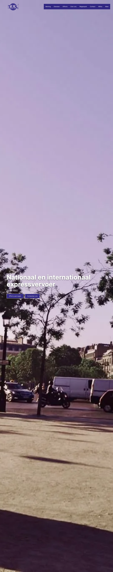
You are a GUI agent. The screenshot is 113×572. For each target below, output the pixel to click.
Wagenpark (83, 6)
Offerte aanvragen (15, 296)
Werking (48, 6)
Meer (107, 6)
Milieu (100, 6)
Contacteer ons (32, 296)
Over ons (73, 6)
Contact (92, 6)
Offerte (65, 6)
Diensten (57, 6)
